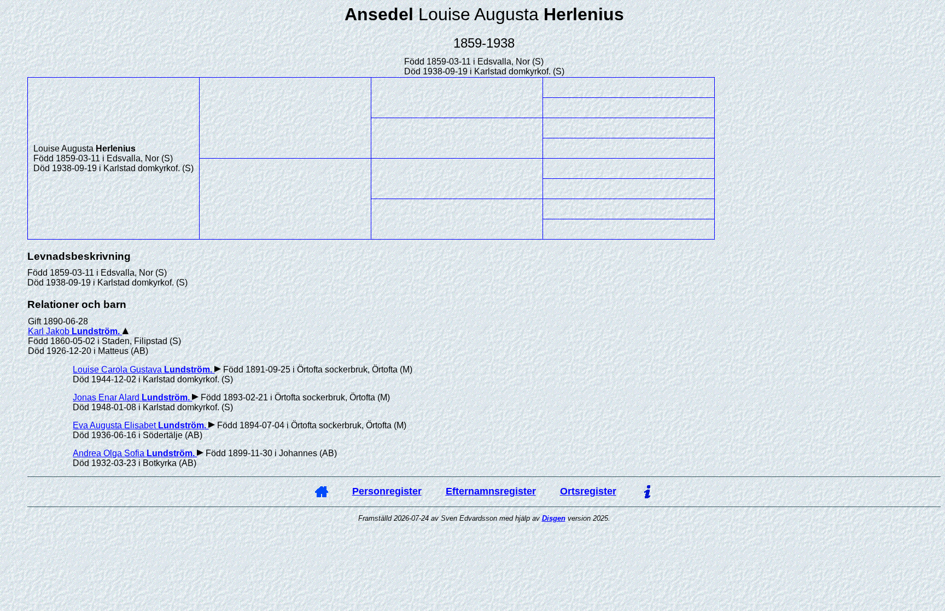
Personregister (387, 491)
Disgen (553, 518)
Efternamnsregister (491, 491)
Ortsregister (588, 491)
